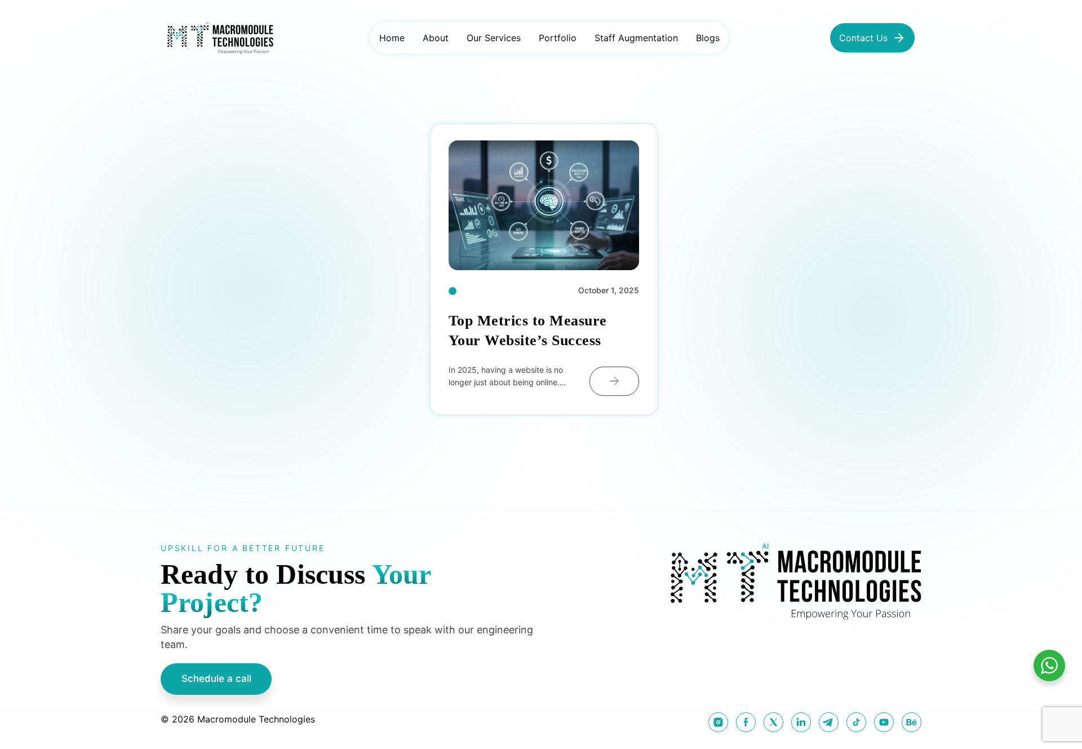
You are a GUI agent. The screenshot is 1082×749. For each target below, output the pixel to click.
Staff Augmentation (636, 37)
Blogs (708, 37)
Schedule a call (216, 678)
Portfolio (558, 37)
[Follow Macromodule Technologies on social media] (718, 722)
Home (392, 37)
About (436, 37)
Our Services (494, 37)
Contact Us (863, 37)
